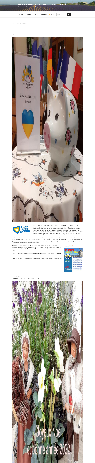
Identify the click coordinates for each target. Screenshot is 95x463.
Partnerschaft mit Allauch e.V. (42, 4)
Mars (14, 34)
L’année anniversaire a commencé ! (25, 279)
